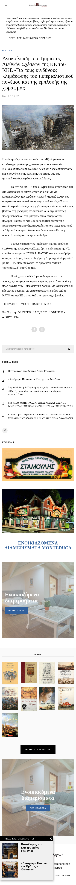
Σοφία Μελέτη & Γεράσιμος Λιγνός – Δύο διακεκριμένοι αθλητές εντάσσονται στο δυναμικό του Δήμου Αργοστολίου (40, 391)
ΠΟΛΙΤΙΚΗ (7, 50)
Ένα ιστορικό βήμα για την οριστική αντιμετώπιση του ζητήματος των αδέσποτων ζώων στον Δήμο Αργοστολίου (41, 416)
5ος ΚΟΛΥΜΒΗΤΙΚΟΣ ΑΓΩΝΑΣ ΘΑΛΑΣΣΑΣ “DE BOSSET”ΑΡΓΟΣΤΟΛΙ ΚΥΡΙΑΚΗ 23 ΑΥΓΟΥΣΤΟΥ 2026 (40, 404)
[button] (69, 349)
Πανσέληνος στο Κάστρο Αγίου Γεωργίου (31, 371)
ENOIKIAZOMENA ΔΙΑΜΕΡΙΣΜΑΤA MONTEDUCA (38, 545)
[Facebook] (34, 329)
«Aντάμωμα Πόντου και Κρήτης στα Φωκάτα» (34, 379)
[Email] (42, 329)
